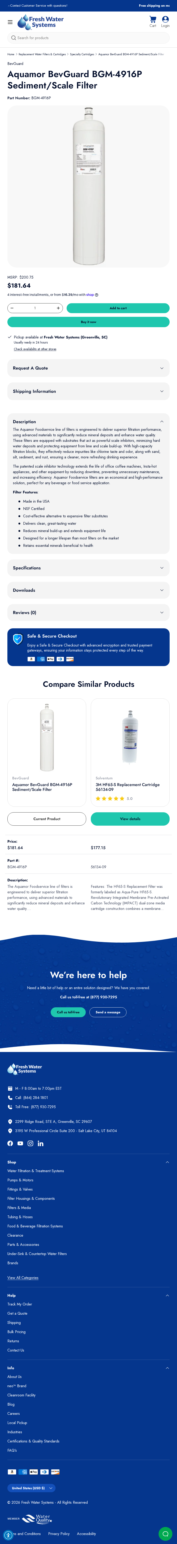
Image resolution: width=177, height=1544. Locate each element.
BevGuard (15, 63)
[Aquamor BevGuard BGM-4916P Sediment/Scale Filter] (46, 737)
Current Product (46, 819)
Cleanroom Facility (21, 1395)
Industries (14, 1432)
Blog (11, 1404)
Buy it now (88, 322)
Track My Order (19, 1304)
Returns (13, 1341)
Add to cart (118, 308)
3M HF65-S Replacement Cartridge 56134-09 (128, 787)
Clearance (15, 1235)
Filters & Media (19, 1207)
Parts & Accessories (23, 1244)
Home (10, 54)
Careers (13, 1413)
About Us (14, 1376)
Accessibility (86, 1533)
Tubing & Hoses (20, 1217)
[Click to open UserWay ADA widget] (8, 1535)
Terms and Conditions (24, 1533)
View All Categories (22, 1277)
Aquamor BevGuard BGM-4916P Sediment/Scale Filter (131, 54)
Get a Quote (17, 1313)
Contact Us (15, 1350)
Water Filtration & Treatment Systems (35, 1171)
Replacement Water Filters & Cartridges (42, 54)
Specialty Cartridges (82, 54)
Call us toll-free (68, 1012)
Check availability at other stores (35, 349)
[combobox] (88, 38)
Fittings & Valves (20, 1189)
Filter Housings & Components (31, 1198)
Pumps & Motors (20, 1180)
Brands (12, 1263)
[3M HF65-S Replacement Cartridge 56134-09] (130, 737)
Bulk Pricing (16, 1331)
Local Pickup (17, 1422)
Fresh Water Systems (37, 1502)
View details (130, 819)
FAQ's (12, 1450)
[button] (153, 22)
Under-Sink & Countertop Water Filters (37, 1253)
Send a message (108, 1012)
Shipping (14, 1322)
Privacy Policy (59, 1533)
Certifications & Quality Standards (33, 1441)
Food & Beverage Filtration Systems (35, 1226)
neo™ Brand (16, 1386)
